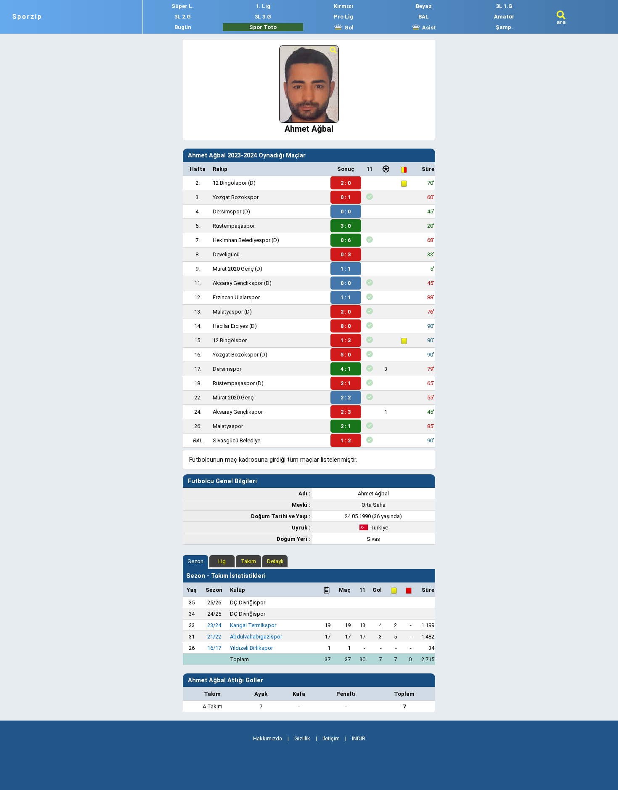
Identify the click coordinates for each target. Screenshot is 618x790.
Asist (428, 27)
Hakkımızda (267, 738)
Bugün (182, 27)
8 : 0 (346, 326)
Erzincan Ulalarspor (236, 297)
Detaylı (275, 561)
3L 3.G (263, 16)
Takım (248, 561)
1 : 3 (346, 340)
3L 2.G (182, 16)
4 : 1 (346, 369)
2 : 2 (346, 397)
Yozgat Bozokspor (236, 197)
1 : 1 (346, 269)
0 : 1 (346, 197)
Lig (222, 561)
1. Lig (263, 6)
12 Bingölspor (230, 183)
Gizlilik (302, 738)
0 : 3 (346, 254)
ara (561, 22)
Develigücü (226, 254)
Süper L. (183, 6)
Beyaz (424, 6)
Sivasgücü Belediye (236, 440)
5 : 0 (346, 354)
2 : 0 (346, 183)
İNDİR (358, 738)
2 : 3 (346, 412)
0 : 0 (346, 211)
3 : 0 (346, 226)
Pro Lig (343, 16)
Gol (348, 27)
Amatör (504, 16)
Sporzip (27, 17)
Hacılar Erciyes (230, 326)
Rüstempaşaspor (234, 226)
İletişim (331, 738)
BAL (423, 16)
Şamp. (504, 27)
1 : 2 (346, 440)
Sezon (195, 561)
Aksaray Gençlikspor (238, 283)
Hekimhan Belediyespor (241, 240)
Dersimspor (227, 211)
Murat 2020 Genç (233, 269)
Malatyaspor (228, 312)
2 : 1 (346, 383)
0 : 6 (346, 240)
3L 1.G (504, 6)
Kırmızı (343, 6)
